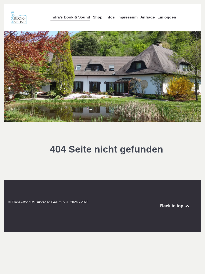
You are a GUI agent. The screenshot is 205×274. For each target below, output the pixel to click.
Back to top (172, 206)
